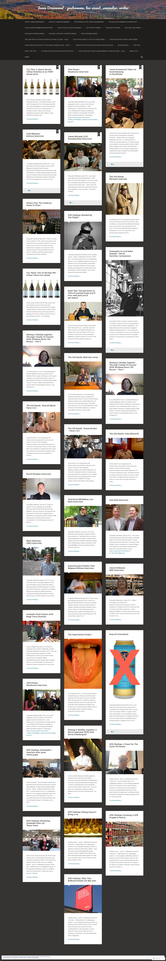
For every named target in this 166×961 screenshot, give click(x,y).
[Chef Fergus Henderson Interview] (83, 86)
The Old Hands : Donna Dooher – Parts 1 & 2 (82, 429)
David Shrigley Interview (38, 474)
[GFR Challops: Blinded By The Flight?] (83, 236)
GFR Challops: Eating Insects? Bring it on (82, 813)
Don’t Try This (30, 51)
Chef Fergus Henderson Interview (78, 70)
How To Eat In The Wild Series (69, 28)
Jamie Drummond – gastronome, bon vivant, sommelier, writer (83, 8)
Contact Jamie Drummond (59, 22)
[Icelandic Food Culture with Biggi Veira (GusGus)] (41, 631)
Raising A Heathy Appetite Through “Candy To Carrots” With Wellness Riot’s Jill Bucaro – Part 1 (123, 366)
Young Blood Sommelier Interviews (122, 22)
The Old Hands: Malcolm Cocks (83, 357)
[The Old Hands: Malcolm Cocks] (83, 375)
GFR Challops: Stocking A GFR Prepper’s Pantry (123, 816)
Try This (136, 45)
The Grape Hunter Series (34, 33)
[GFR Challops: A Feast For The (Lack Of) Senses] (124, 762)
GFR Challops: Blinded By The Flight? (80, 216)
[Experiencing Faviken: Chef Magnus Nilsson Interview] (83, 583)
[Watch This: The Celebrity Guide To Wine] (41, 221)
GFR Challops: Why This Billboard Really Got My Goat (82, 879)
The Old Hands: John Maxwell (124, 433)
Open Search (142, 57)
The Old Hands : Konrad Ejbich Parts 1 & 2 (41, 406)
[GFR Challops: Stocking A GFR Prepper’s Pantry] (124, 834)
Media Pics (134, 51)
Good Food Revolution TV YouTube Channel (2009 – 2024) (47, 45)
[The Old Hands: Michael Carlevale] (124, 199)
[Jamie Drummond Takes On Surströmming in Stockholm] (124, 103)
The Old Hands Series (89, 33)
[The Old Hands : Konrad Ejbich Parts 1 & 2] (41, 422)
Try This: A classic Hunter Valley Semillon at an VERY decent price (39, 71)
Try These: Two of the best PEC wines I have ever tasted (41, 273)
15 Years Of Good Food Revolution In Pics (57, 51)
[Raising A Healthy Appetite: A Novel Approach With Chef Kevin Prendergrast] (83, 755)
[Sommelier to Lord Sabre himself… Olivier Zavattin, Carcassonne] (124, 288)
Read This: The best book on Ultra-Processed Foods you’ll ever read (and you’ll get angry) (81, 294)
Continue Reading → (33, 119)
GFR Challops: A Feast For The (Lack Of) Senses (123, 745)
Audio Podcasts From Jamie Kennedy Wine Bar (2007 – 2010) (101, 51)
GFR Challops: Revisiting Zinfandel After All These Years (38, 823)
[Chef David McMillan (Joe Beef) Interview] (83, 516)
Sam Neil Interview (118, 500)
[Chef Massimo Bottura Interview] (41, 149)
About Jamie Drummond (34, 22)
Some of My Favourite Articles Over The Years (94, 45)
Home (27, 57)
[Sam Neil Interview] (124, 517)
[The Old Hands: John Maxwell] (124, 448)
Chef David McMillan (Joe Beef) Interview (80, 500)
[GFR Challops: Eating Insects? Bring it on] (83, 828)
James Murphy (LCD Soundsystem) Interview (80, 137)
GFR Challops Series (133, 28)
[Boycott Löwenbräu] (124, 669)
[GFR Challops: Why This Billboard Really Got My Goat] (83, 899)
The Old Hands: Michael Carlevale (118, 177)
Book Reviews (123, 45)
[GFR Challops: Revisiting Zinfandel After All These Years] (41, 840)
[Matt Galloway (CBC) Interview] (41, 561)
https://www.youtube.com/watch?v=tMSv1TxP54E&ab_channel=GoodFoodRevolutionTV (83, 120)
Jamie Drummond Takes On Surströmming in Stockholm (122, 71)
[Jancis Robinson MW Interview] (124, 585)
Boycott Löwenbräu (118, 634)
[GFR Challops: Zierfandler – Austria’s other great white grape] (41, 768)
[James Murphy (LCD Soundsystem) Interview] (83, 157)
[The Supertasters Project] (83, 664)
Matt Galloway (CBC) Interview (34, 541)
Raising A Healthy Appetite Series (62, 33)
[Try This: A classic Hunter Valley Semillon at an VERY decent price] (41, 86)
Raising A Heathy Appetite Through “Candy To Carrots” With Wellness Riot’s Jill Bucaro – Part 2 (40, 338)
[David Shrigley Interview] (41, 489)
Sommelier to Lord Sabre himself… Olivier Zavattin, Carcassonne (121, 253)
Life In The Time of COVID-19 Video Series (89, 39)
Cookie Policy (35, 957)
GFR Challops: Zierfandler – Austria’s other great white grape (39, 752)
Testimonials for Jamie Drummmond (89, 22)
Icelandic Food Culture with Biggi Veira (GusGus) (39, 615)
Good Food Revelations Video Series (123, 39)
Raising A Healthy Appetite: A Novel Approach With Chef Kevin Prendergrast (82, 732)
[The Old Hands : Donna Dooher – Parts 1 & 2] (83, 446)
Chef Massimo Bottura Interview (35, 134)
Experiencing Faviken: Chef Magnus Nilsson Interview (81, 566)
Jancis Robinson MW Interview (117, 568)
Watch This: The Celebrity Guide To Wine (39, 204)
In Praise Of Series (113, 28)
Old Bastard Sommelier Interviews (39, 28)
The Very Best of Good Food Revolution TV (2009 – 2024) (46, 39)
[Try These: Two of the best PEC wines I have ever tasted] (41, 288)
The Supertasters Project (79, 634)
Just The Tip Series (93, 28)
